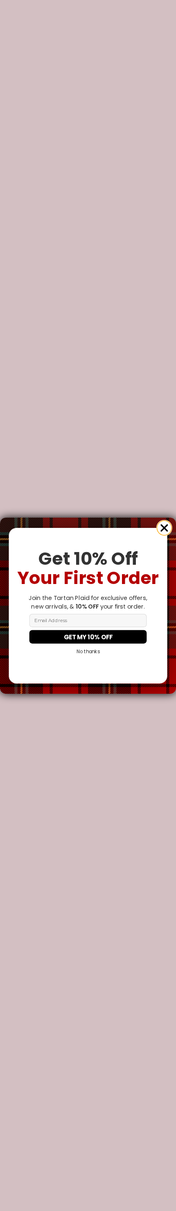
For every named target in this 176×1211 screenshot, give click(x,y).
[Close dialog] (164, 528)
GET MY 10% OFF (88, 636)
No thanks (88, 651)
